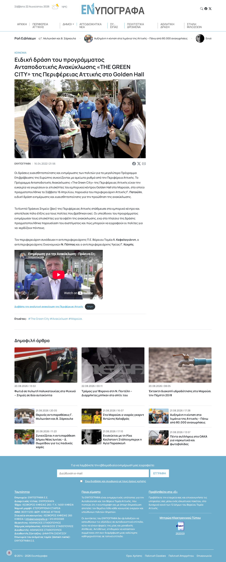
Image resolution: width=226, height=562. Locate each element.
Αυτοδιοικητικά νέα (90, 25)
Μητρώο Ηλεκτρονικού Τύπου (180, 518)
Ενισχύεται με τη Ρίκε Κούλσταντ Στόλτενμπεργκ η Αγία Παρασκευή (122, 439)
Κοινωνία (20, 52)
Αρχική (22, 24)
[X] (210, 9)
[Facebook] (205, 9)
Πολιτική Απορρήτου (181, 555)
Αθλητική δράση (167, 25)
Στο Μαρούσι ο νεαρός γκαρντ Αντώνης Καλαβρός (123, 417)
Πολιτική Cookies (155, 555)
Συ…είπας (114, 25)
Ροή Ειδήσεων (25, 38)
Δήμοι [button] (67, 24)
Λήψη (90, 306)
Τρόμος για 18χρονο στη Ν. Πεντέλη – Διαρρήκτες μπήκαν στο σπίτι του (107, 393)
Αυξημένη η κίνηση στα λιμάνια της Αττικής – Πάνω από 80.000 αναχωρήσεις (189, 418)
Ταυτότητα (22, 492)
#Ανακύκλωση (59, 319)
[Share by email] (144, 163)
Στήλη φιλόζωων (194, 25)
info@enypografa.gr (36, 519)
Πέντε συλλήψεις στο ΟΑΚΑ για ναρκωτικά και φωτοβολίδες (188, 440)
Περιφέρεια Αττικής (40, 25)
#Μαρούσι (75, 319)
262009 (180, 533)
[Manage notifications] (9, 553)
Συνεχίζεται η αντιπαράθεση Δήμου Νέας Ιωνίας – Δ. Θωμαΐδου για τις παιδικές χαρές (55, 441)
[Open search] (201, 9)
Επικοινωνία (204, 555)
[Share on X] (139, 163)
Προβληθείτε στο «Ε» (163, 492)
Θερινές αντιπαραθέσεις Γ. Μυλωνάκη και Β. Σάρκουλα (54, 417)
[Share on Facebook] (134, 163)
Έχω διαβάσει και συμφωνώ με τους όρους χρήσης (115, 481)
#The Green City (38, 319)
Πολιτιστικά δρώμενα (135, 25)
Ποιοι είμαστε (91, 492)
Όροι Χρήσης (134, 555)
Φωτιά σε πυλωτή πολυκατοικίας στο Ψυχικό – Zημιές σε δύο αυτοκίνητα (45, 393)
